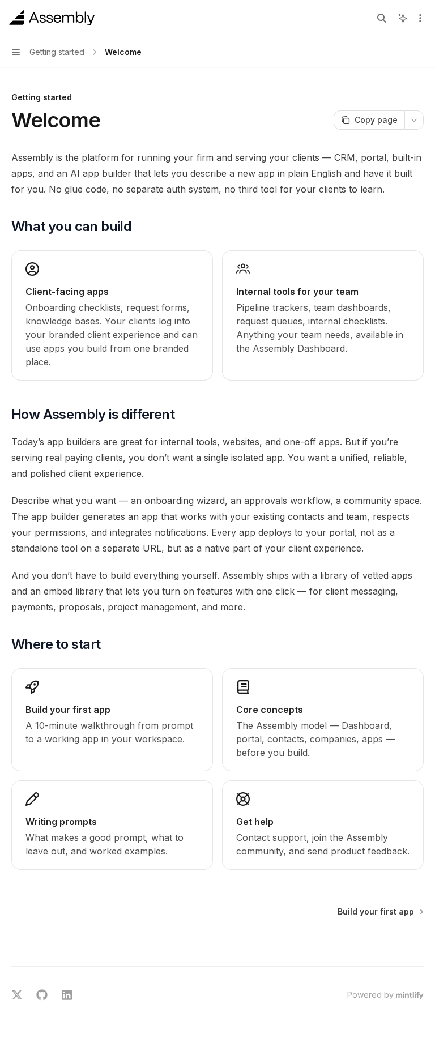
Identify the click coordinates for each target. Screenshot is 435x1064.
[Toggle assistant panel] (403, 18)
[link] (112, 719)
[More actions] (420, 18)
